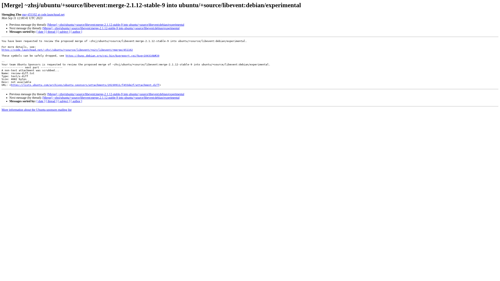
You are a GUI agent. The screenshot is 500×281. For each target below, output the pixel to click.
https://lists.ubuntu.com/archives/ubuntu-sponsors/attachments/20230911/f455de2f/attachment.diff (85, 85)
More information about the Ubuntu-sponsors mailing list (36, 109)
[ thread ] (51, 31)
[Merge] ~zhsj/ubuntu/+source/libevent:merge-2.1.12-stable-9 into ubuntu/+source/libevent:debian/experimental (115, 24)
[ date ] (41, 31)
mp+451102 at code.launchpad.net (43, 14)
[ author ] (76, 31)
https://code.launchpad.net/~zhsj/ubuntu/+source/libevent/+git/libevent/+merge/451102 (67, 49)
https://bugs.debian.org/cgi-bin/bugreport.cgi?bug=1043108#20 (112, 55)
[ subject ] (64, 31)
